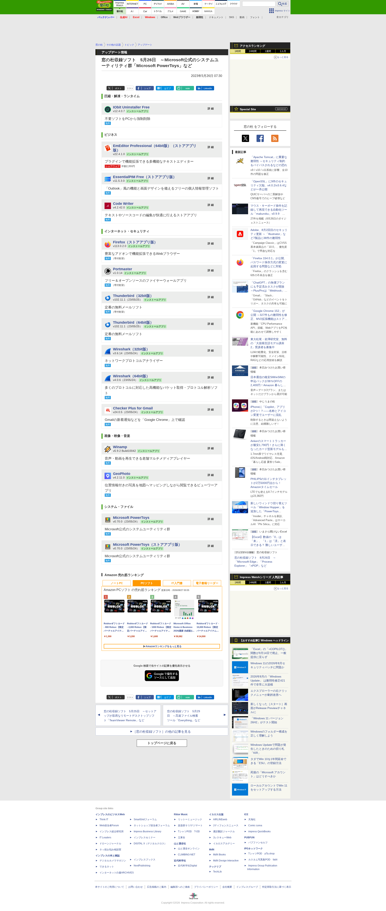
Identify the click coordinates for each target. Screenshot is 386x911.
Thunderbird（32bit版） (133, 296)
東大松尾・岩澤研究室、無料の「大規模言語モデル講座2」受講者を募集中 (268, 343)
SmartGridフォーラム (145, 819)
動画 (242, 17)
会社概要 (227, 886)
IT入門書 (177, 583)
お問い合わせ (135, 886)
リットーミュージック (190, 819)
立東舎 (181, 837)
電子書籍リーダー (207, 583)
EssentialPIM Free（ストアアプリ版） (145, 177)
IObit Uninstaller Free (131, 107)
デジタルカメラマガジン (113, 860)
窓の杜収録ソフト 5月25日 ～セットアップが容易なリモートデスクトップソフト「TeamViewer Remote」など (130, 716)
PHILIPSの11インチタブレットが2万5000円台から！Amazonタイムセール (268, 483)
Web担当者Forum (109, 825)
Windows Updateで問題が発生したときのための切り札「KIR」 (268, 748)
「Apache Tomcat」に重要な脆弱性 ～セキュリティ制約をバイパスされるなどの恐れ (268, 161)
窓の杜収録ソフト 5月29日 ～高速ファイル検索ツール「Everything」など (183, 716)
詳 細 (211, 108)
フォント (255, 17)
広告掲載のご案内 (156, 886)
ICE (246, 814)
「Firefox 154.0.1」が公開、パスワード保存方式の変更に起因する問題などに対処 (268, 262)
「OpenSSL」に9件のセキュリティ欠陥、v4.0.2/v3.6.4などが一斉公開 (268, 185)
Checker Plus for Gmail (133, 408)
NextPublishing (142, 865)
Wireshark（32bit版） (131, 349)
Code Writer (123, 203)
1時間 (238, 51)
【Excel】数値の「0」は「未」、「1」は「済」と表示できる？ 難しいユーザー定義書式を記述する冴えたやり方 (268, 545)
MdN (211, 849)
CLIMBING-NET (186, 854)
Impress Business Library (147, 831)
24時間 (253, 51)
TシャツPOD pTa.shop (261, 853)
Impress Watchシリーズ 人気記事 (261, 577)
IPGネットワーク (253, 848)
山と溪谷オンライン (189, 848)
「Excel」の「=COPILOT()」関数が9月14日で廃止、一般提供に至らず (268, 653)
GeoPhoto (121, 473)
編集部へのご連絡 (180, 886)
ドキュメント (216, 17)
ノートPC (117, 583)
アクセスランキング (252, 45)
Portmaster (122, 269)
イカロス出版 (216, 814)
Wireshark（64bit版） (131, 376)
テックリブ (215, 866)
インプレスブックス (144, 859)
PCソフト (147, 583)
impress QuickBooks (259, 831)
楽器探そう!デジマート (190, 825)
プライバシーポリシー (206, 886)
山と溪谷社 (180, 843)
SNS (231, 17)
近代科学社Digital (187, 865)
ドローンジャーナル (110, 843)
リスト (130, 88)
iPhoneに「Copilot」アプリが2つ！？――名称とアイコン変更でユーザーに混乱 (268, 410)
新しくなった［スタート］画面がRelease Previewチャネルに (268, 708)
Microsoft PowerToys (131, 517)
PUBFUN (249, 837)
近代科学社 (180, 860)
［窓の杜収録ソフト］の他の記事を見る (162, 731)
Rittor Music (181, 814)
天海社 (252, 819)
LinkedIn (208, 88)
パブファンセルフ (258, 842)
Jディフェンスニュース (225, 825)
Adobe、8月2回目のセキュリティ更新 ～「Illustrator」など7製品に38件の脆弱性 (268, 234)
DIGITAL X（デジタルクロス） (150, 843)
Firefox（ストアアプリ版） (135, 242)
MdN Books (219, 854)
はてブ (167, 88)
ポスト (118, 88)
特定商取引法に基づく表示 (276, 886)
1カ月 (283, 51)
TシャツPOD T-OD (189, 831)
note (188, 88)
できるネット (107, 866)
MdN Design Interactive (226, 860)
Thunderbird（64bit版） (133, 322)
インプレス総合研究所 (112, 831)
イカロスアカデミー (224, 843)
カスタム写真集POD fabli (262, 859)
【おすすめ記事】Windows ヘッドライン (264, 640)
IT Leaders (105, 837)
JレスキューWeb (222, 837)
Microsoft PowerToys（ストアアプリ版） (147, 544)
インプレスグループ (247, 886)
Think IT (104, 819)
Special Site (248, 109)
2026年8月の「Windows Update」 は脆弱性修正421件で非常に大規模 (267, 680)
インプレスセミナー (144, 837)
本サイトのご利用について (109, 886)
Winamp (120, 447)
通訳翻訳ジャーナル (224, 831)
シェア (147, 88)
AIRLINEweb (220, 819)
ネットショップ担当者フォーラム (152, 825)
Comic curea (255, 825)
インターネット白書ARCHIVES (117, 872)
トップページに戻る (161, 743)
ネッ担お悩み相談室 (110, 849)
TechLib (217, 871)
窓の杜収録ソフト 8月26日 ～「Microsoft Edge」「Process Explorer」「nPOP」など (255, 561)
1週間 (268, 51)
